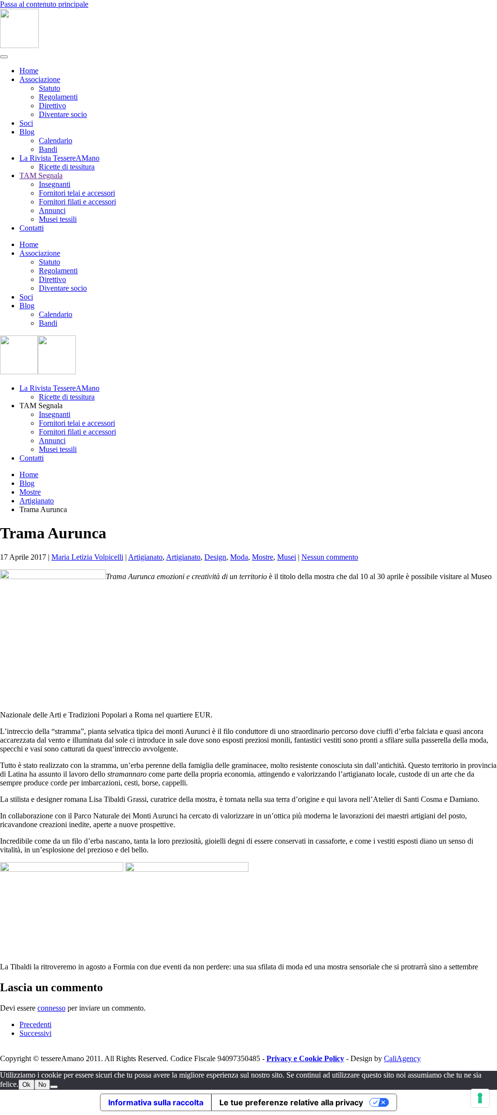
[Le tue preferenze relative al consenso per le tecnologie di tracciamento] (480, 1098)
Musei (286, 557)
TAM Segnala (41, 175)
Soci (26, 123)
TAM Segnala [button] (41, 405)
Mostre (262, 557)
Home (28, 71)
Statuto (49, 88)
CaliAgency (402, 1058)
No (42, 1084)
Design (215, 557)
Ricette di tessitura (67, 167)
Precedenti (35, 1024)
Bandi (48, 149)
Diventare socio (63, 114)
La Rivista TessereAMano (59, 158)
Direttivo (52, 105)
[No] (54, 1086)
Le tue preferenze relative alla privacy (291, 1102)
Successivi (35, 1033)
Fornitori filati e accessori (77, 202)
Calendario (55, 140)
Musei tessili (58, 219)
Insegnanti (54, 184)
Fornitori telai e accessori (77, 193)
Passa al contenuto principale (44, 4)
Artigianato (145, 557)
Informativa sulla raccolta (155, 1102)
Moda (239, 557)
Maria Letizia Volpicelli (87, 557)
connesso (51, 1008)
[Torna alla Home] (19, 45)
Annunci (52, 210)
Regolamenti (58, 97)
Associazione (39, 79)
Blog (26, 132)
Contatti (31, 228)
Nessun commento (329, 557)
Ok (26, 1084)
